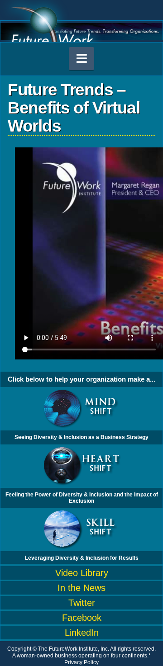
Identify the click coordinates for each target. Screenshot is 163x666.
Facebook (81, 618)
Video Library (81, 573)
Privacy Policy (81, 662)
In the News (81, 588)
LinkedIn (82, 633)
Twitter (81, 603)
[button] (81, 58)
